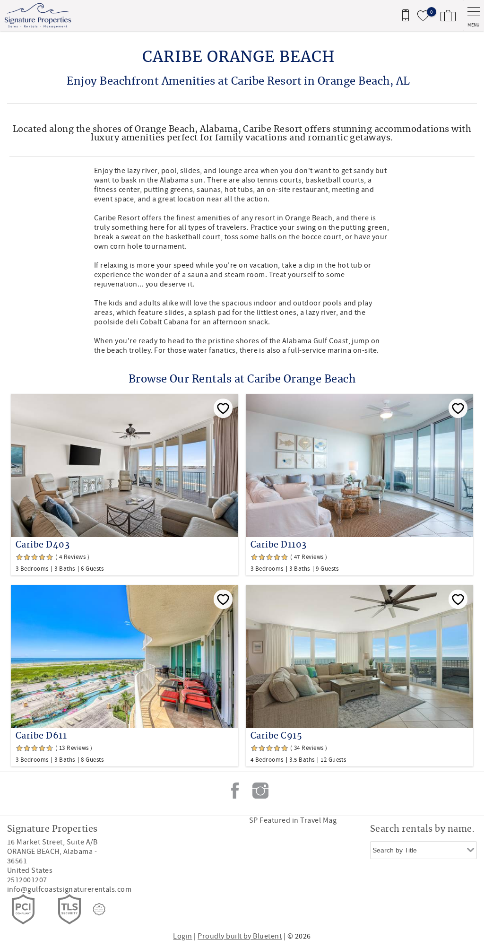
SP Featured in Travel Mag (293, 820)
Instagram (260, 790)
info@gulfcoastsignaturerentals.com (69, 889)
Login (182, 936)
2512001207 (27, 880)
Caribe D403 (42, 545)
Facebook (234, 790)
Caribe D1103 (279, 545)
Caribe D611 (41, 736)
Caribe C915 (276, 736)
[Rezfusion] (99, 909)
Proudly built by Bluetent (240, 936)
